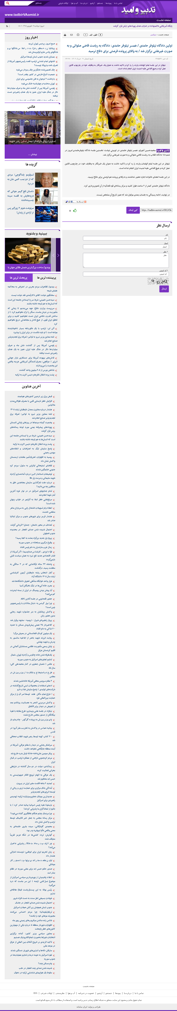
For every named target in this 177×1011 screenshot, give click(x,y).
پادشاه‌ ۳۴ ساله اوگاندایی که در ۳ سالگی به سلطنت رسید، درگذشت (32, 566)
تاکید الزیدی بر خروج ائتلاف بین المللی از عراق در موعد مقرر (32, 944)
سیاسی (153, 35)
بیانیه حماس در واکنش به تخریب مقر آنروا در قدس (32, 730)
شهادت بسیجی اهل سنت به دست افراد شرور (32, 898)
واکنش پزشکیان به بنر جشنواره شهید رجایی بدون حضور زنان (32, 614)
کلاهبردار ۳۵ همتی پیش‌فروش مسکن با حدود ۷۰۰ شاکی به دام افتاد (32, 627)
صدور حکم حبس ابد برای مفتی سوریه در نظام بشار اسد (32, 871)
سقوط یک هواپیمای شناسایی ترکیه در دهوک (33, 973)
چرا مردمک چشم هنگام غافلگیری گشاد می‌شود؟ (31, 814)
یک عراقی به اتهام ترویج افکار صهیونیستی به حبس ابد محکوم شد (32, 777)
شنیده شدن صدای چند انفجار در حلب (35, 968)
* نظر (165, 252)
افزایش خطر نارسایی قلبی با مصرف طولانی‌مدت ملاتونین (32, 403)
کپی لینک (133, 210)
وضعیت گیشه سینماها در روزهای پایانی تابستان (31, 423)
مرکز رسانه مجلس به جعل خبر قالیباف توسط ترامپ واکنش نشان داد (32, 820)
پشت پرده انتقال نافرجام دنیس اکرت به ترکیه (34, 375)
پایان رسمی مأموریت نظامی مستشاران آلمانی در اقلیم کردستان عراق (32, 648)
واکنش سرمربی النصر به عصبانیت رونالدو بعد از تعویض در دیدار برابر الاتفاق (32, 705)
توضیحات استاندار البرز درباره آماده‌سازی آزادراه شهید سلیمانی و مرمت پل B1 (32, 476)
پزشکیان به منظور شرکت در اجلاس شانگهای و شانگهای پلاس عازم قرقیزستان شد (32, 50)
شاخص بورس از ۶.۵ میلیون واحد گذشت (36, 370)
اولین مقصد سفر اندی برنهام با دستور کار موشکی (32, 862)
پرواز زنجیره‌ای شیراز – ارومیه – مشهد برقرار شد (31, 620)
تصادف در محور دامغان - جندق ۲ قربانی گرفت (31, 525)
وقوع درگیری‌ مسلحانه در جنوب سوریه (35, 543)
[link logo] (138, 11)
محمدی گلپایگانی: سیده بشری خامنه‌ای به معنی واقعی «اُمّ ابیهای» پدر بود (32, 828)
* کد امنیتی (163, 271)
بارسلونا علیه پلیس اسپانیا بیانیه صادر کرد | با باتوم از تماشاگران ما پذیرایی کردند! (32, 807)
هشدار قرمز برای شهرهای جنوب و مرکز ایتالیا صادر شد (32, 518)
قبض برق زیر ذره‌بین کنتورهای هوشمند (34, 396)
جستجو (100, 3)
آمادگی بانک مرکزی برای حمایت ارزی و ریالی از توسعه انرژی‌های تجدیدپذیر (32, 790)
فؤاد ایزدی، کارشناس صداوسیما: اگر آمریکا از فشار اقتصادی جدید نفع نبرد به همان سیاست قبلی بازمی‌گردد (32, 556)
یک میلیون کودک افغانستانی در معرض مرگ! (32, 633)
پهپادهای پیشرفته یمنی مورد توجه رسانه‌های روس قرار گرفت (32, 429)
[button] (58, 255)
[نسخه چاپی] (64, 34)
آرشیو (92, 3)
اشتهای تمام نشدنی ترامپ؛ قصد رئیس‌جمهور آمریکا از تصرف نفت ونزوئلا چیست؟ (32, 63)
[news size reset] (93, 35)
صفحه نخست (163, 35)
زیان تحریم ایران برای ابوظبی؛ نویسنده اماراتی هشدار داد (32, 854)
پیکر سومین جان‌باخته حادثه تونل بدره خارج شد (31, 753)
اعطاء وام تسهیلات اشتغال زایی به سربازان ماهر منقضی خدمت (32, 510)
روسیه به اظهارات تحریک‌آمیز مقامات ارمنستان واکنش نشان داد (32, 459)
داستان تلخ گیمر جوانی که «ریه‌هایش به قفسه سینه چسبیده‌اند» (20, 195)
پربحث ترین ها (18, 277)
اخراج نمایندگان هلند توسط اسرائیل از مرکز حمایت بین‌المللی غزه (32, 696)
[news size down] (85, 35)
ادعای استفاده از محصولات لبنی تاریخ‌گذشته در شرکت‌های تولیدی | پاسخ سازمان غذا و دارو (32, 688)
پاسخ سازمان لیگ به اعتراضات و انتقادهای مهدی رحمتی (32, 451)
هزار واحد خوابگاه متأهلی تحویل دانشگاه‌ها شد (32, 581)
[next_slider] (58, 255)
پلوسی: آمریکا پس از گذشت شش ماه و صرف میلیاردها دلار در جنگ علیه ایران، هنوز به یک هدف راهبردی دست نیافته (32, 92)
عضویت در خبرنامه (86, 993)
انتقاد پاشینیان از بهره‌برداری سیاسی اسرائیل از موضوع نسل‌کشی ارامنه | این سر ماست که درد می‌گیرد (32, 881)
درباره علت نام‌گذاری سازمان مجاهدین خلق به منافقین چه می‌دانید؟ (32, 485)
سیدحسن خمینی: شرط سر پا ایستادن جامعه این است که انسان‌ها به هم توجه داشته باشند (32, 302)
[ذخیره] (78, 34)
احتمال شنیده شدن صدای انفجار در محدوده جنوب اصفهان (32, 532)
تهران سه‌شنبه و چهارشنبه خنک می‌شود (38, 84)
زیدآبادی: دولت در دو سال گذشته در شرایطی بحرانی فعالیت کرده (32, 768)
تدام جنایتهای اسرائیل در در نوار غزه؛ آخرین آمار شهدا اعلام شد (32, 493)
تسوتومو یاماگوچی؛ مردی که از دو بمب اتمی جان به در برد (20, 179)
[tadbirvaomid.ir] (46, 12)
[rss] (7, 26)
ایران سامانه (82, 1007)
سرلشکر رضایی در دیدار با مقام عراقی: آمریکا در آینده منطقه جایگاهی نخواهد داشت (32, 747)
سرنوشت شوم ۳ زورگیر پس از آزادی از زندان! (20, 210)
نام (167, 235)
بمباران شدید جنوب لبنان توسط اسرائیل (37, 57)
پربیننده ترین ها (46, 277)
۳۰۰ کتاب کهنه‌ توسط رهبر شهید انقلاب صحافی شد (32, 739)
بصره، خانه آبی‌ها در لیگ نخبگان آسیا (36, 586)
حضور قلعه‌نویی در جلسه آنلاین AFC (36, 599)
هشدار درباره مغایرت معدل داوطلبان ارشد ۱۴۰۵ (31, 410)
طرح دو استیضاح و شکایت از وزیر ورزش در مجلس (32, 674)
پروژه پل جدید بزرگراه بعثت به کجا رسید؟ (34, 538)
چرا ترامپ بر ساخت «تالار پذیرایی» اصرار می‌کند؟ (32, 845)
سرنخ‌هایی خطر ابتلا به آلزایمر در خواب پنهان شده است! (32, 502)
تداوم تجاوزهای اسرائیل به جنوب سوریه (35, 660)
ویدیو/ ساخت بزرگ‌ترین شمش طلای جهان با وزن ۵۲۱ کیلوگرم (29, 270)
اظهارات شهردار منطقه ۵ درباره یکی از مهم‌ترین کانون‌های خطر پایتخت (32, 927)
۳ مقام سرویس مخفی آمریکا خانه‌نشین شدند (32, 681)
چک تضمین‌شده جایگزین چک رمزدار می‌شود (35, 70)
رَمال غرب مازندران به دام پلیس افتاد (36, 547)
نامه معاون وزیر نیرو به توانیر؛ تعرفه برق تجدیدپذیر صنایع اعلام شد (32, 339)
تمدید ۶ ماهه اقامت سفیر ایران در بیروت (34, 783)
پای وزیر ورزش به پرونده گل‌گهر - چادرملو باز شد (32, 722)
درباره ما (83, 3)
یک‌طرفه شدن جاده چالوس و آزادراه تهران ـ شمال (31, 655)
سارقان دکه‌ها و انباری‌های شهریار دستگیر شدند (31, 951)
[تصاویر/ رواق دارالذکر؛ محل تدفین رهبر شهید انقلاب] (32, 127)
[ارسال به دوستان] (71, 34)
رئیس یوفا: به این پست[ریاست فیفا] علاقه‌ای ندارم (32, 892)
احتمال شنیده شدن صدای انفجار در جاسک (33, 903)
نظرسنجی (59, 993)
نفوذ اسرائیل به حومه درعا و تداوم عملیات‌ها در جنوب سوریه (32, 957)
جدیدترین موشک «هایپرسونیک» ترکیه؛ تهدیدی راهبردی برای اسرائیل (32, 799)
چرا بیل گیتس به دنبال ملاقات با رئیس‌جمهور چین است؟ (32, 605)
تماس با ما (118, 3)
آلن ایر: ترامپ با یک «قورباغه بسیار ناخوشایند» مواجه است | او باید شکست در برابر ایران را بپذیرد (32, 330)
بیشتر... (32, 154)
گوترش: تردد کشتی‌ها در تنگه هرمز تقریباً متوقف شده (32, 837)
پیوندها (108, 3)
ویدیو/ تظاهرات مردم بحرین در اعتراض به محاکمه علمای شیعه (32, 289)
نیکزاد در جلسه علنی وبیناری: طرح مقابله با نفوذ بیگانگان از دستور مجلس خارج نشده (32, 713)
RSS (35, 993)
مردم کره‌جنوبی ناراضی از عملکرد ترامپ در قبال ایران (32, 760)
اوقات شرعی (63, 3)
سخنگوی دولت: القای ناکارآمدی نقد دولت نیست (33, 101)
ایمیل (166, 243)
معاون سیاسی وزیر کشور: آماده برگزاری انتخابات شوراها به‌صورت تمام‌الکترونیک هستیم (32, 936)
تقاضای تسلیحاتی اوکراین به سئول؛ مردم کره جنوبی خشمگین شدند (32, 468)
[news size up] (100, 35)
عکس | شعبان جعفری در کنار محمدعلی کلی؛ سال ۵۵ (32, 666)
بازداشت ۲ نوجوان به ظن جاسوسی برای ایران (35, 79)
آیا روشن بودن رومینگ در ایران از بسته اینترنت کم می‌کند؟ (32, 592)
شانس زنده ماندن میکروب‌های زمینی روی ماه (32, 920)
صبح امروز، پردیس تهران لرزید (41, 44)
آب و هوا (74, 3)
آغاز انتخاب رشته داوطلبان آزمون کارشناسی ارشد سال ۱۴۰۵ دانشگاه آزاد (32, 575)
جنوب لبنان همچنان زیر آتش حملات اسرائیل (32, 907)
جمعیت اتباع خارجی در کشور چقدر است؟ (36, 74)
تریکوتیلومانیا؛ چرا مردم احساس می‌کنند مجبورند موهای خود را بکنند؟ (32, 914)
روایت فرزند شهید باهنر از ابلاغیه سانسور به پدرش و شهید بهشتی (32, 640)
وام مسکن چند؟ (45, 964)
